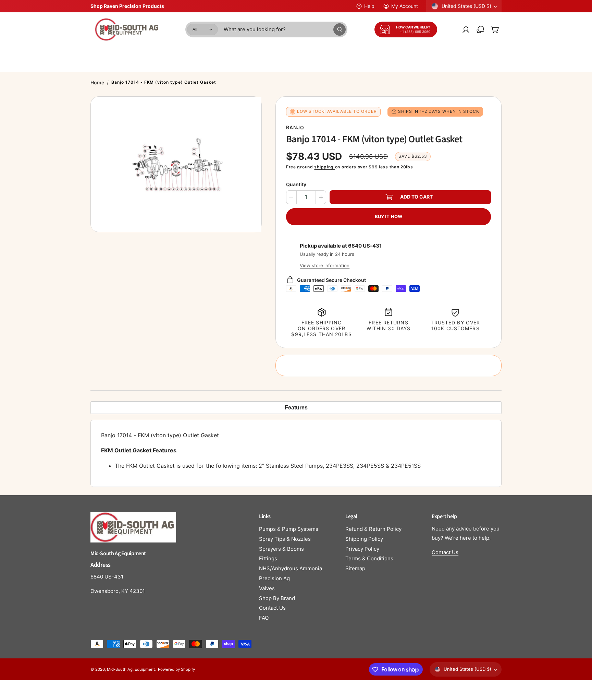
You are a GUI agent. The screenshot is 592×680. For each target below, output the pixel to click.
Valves (267, 588)
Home (97, 82)
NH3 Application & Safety (333, 53)
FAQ (264, 618)
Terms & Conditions (369, 558)
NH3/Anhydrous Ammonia (290, 568)
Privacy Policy (362, 549)
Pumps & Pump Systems (288, 529)
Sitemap (355, 568)
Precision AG (462, 53)
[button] (495, 29)
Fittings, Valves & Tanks (263, 53)
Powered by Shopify (176, 669)
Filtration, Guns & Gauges (404, 53)
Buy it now (388, 216)
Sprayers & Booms (281, 549)
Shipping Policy (364, 539)
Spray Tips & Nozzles (285, 539)
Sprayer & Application (151, 53)
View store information (324, 265)
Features (296, 407)
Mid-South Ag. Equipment (131, 669)
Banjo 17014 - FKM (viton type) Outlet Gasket (163, 82)
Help (369, 6)
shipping (324, 166)
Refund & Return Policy (373, 529)
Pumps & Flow (206, 53)
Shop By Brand (277, 598)
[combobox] (284, 29)
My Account (404, 6)
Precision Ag (274, 578)
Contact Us (272, 608)
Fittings (268, 558)
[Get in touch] (480, 29)
